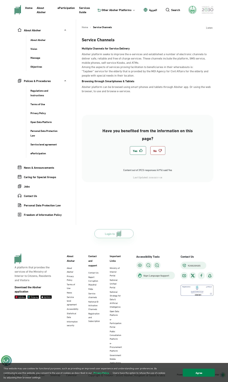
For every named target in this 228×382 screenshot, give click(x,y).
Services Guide (84, 9)
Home (28, 7)
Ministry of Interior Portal (115, 271)
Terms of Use (71, 286)
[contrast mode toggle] (140, 265)
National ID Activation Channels (93, 305)
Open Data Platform (114, 313)
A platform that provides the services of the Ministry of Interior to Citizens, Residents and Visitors (33, 273)
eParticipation (66, 7)
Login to (110, 233)
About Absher (41, 9)
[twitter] (193, 275)
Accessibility (72, 309)
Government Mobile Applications (115, 358)
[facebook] (201, 275)
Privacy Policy (70, 278)
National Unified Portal (113, 283)
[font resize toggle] (148, 265)
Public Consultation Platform (115, 335)
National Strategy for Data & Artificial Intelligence (115, 299)
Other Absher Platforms (116, 10)
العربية (153, 10)
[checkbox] (138, 150)
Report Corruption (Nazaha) (93, 280)
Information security (72, 323)
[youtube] (184, 275)
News (69, 292)
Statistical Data (71, 315)
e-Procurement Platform (116, 346)
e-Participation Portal (115, 323)
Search (175, 10)
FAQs (90, 289)
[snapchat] (210, 275)
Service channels (92, 295)
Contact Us (93, 272)
